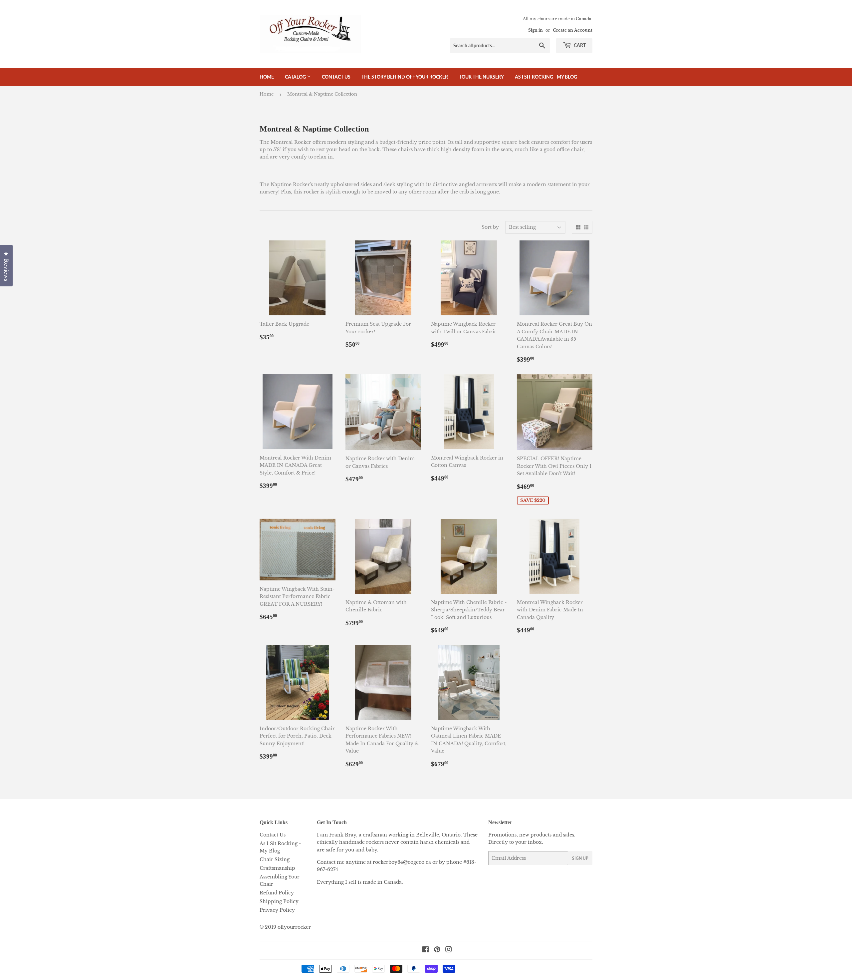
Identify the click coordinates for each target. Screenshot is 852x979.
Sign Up (580, 858)
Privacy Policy (277, 910)
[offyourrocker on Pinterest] (437, 950)
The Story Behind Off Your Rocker (404, 77)
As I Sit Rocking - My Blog (546, 77)
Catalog (296, 77)
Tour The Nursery (481, 77)
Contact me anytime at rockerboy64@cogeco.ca (374, 862)
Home (267, 77)
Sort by (490, 227)
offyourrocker (294, 927)
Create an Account (572, 30)
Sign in (535, 30)
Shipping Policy (279, 901)
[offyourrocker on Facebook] (425, 950)
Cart (579, 45)
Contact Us (336, 77)
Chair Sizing (275, 859)
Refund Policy (277, 893)
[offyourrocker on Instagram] (448, 950)
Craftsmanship (277, 868)
